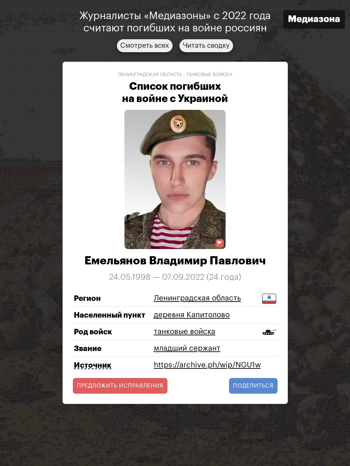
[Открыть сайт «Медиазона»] (314, 20)
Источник (92, 365)
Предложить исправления (120, 386)
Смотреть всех (144, 45)
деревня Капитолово (192, 315)
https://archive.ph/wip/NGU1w (207, 365)
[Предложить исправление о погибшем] (220, 243)
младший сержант (187, 348)
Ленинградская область (150, 74)
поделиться (253, 386)
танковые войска (209, 74)
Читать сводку (206, 45)
